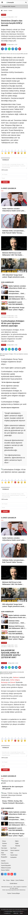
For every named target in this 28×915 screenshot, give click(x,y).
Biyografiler (4, 857)
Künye (8, 880)
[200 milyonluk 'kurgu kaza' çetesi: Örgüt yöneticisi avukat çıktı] (14, 265)
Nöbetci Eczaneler (6, 867)
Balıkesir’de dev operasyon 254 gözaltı (12, 787)
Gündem (10, 10)
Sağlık (17, 843)
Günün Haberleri (14, 850)
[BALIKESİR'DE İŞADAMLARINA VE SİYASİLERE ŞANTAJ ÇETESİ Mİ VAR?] (14, 672)
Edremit (13, 682)
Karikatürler (13, 857)
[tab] (5, 160)
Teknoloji (17, 845)
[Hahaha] (18, 150)
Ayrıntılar (16, 913)
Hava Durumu (5, 863)
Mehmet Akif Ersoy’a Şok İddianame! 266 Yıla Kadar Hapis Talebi (12, 254)
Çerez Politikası (19, 880)
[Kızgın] (15, 150)
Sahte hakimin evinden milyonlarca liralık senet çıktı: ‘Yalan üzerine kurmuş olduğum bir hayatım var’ (13, 210)
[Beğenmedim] (12, 150)
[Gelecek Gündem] (14, 2)
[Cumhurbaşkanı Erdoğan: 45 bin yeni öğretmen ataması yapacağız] (14, 354)
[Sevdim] (9, 150)
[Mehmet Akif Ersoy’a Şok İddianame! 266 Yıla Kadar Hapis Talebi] (14, 243)
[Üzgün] (25, 150)
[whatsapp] (9, 49)
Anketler (3, 860)
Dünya (4, 841)
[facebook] (2, 49)
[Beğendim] (2, 150)
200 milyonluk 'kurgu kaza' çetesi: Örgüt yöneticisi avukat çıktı (13, 276)
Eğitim (17, 841)
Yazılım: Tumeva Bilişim (13, 893)
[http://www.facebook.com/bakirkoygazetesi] (2, 874)
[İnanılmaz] (21, 150)
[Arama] (26, 2)
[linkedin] (16, 49)
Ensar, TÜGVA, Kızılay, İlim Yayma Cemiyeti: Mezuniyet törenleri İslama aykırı (12, 802)
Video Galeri (4, 850)
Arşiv (11, 852)
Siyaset (4, 845)
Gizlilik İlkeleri (13, 883)
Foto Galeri (4, 848)
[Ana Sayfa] (1, 10)
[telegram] (12, 49)
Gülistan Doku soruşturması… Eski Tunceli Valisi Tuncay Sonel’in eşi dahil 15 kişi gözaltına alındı (13, 232)
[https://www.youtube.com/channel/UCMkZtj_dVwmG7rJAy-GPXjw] (12, 874)
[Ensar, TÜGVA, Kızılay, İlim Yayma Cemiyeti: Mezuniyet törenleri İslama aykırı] (14, 795)
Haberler (5, 10)
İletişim (12, 880)
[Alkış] (5, 150)
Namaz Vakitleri (5, 870)
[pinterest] (19, 49)
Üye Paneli (13, 848)
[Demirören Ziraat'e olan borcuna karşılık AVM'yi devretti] (13, 53)
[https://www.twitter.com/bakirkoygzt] (5, 874)
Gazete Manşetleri (6, 865)
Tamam (21, 913)
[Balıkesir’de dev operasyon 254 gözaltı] (14, 782)
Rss (4, 880)
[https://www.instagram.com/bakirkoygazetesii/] (8, 874)
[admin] (15, 874)
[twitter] (6, 49)
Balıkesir (16, 677)
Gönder (5, 182)
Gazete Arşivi (13, 855)
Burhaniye (4, 682)
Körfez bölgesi (15, 680)
